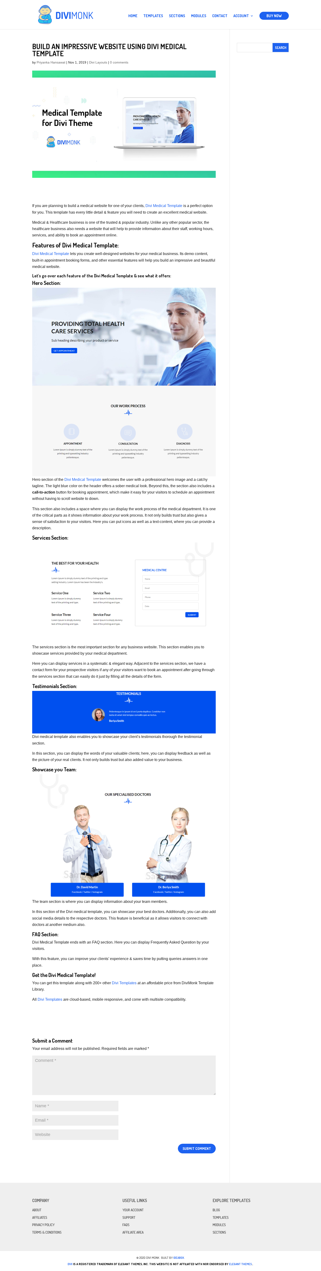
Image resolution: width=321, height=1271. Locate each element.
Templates (153, 16)
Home (132, 16)
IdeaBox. (179, 1257)
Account (241, 16)
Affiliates (39, 1217)
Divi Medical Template (163, 206)
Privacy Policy (43, 1225)
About (36, 1210)
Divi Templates (124, 983)
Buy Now (274, 15)
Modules (198, 16)
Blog (216, 1210)
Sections (177, 16)
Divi (70, 1264)
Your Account (133, 1210)
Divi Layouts (98, 62)
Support (128, 1217)
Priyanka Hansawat (51, 62)
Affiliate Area (133, 1232)
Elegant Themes (240, 1264)
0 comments (119, 62)
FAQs (125, 1225)
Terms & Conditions (47, 1232)
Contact (219, 16)
